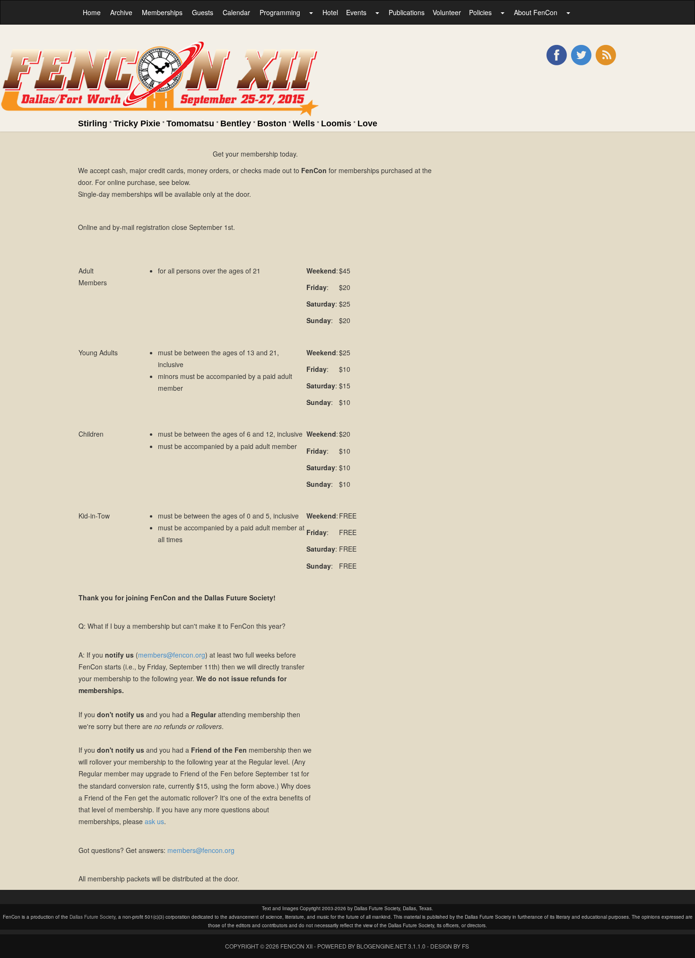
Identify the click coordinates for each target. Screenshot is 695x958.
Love (367, 123)
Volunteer (447, 12)
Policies (480, 12)
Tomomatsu (190, 123)
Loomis (336, 123)
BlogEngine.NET (381, 946)
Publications (407, 12)
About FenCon (535, 12)
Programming (280, 12)
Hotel (330, 12)
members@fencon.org (171, 654)
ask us (154, 821)
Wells (304, 123)
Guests (202, 12)
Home (92, 12)
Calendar (236, 12)
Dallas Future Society (92, 917)
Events (356, 12)
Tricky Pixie (136, 123)
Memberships (162, 12)
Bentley (235, 123)
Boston (272, 123)
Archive (121, 12)
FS (465, 946)
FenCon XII (296, 946)
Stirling (92, 123)
